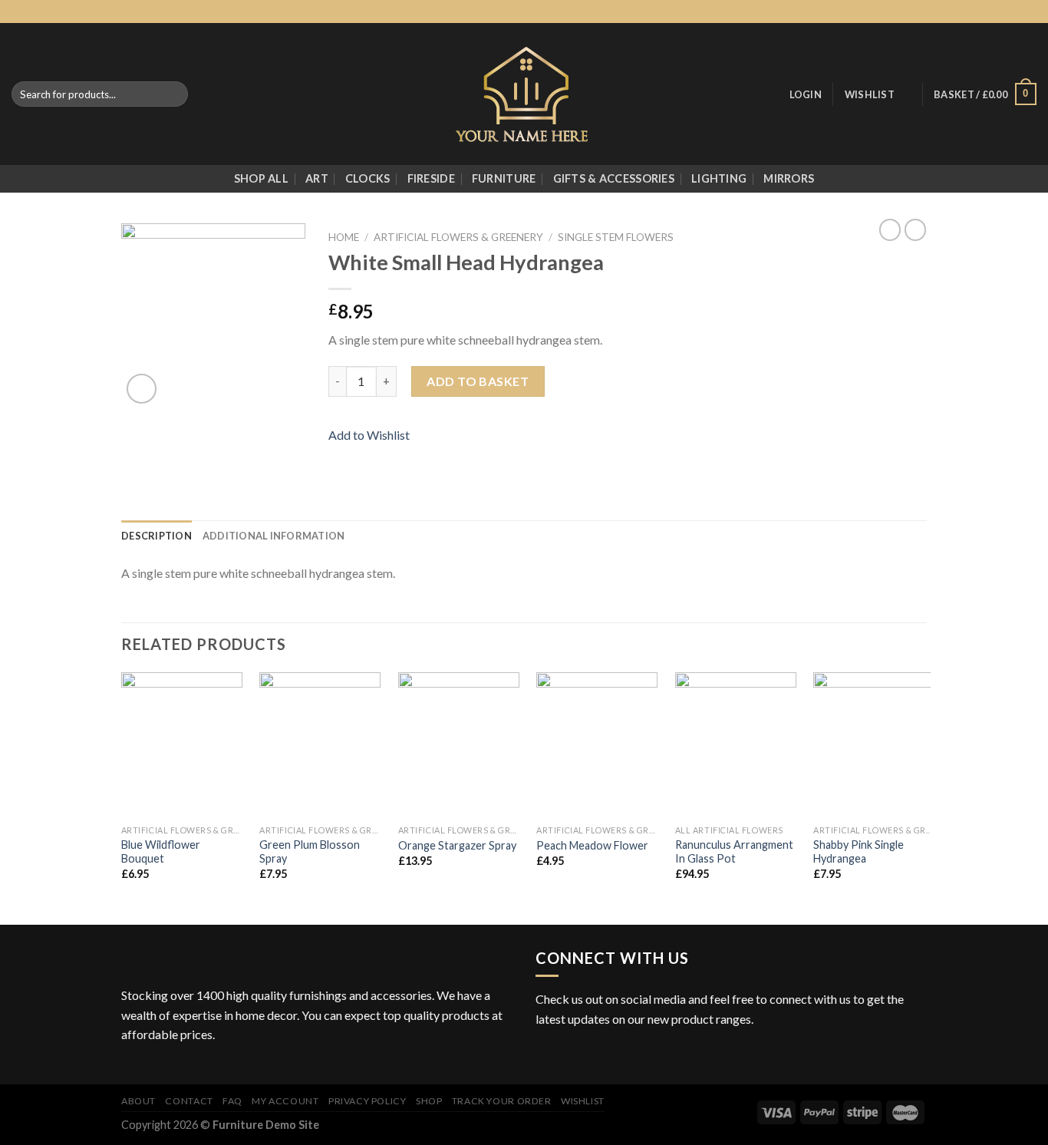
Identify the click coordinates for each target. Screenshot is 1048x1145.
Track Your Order (502, 1101)
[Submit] (173, 94)
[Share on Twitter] (357, 457)
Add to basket (478, 381)
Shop (429, 1101)
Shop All (261, 178)
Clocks (368, 178)
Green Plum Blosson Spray (309, 852)
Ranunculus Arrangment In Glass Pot (734, 852)
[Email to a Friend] (375, 457)
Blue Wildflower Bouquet (160, 852)
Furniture (504, 178)
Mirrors (788, 178)
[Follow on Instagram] (985, 11)
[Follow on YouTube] (638, 1056)
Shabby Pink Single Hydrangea (858, 852)
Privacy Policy (367, 1101)
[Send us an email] (1014, 11)
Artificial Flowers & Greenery (458, 237)
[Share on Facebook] (337, 457)
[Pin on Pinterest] (393, 457)
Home (343, 237)
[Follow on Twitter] (999, 11)
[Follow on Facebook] (970, 11)
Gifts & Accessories (613, 178)
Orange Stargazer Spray (457, 845)
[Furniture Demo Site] (524, 94)
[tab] (156, 535)
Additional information (274, 536)
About (138, 1101)
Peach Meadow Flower (592, 845)
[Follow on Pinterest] (1028, 11)
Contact (189, 1101)
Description (156, 536)
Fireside (431, 178)
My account (285, 1101)
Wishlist (583, 1101)
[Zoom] (142, 389)
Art (316, 178)
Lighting (718, 178)
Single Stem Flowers (616, 237)
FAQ (232, 1101)
